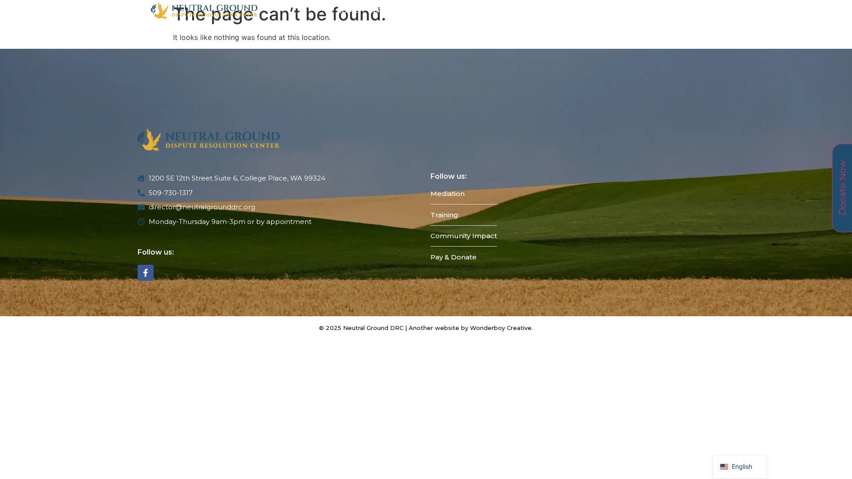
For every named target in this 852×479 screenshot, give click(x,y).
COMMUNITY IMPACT (525, 10)
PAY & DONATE (597, 10)
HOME (347, 10)
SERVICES (385, 10)
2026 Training (450, 10)
